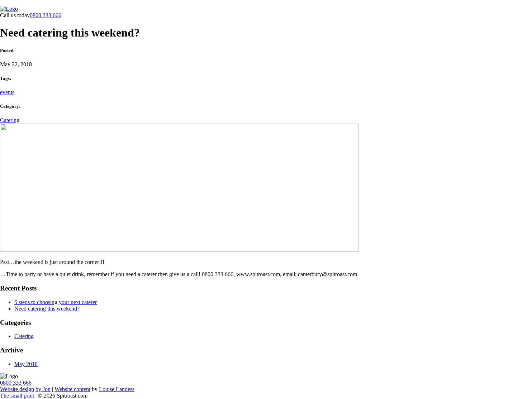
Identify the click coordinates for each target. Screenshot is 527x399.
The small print (17, 396)
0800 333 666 (45, 15)
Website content (72, 389)
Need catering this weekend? (47, 309)
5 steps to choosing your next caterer (55, 302)
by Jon (43, 389)
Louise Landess (116, 389)
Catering (9, 120)
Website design (17, 389)
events (7, 92)
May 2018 (26, 364)
